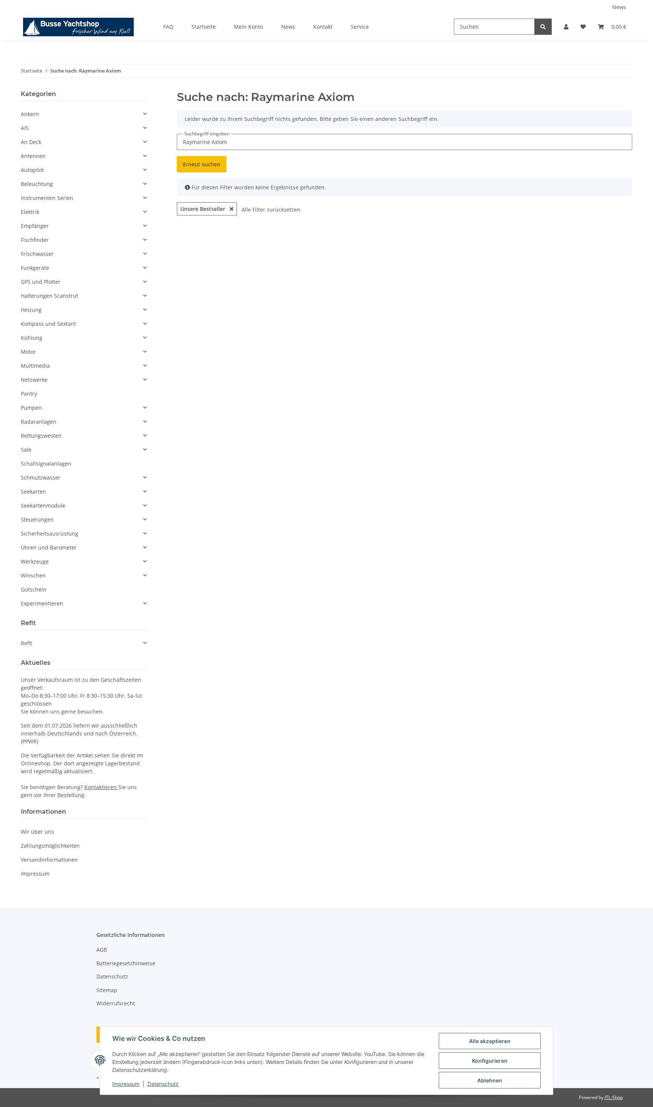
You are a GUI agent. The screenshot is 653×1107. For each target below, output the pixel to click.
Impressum (125, 1084)
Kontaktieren (101, 787)
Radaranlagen (38, 421)
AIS (25, 128)
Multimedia (35, 365)
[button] (566, 27)
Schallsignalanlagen (46, 463)
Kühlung (31, 337)
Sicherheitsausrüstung (49, 533)
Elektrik (30, 211)
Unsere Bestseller (203, 208)
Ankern (30, 114)
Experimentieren (42, 603)
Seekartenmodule (43, 505)
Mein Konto (248, 26)
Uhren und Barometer (49, 547)
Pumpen (31, 407)
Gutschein (33, 589)
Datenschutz (163, 1084)
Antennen (33, 155)
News (619, 7)
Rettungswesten (41, 435)
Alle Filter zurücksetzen (270, 209)
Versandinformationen (49, 859)
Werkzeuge (35, 561)
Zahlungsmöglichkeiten (50, 845)
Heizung (31, 309)
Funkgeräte (35, 267)
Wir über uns (37, 831)
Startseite (204, 26)
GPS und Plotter (40, 281)
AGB (101, 949)
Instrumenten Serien (47, 197)
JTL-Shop (614, 1097)
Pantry (29, 393)
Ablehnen (489, 1080)
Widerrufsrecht (115, 1003)
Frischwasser (37, 253)
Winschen (33, 575)
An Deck (31, 142)
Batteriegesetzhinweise (125, 963)
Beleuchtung (37, 183)
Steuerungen (37, 519)
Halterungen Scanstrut (49, 295)
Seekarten (33, 491)
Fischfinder (35, 239)
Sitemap (106, 990)
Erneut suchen (201, 164)
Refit (26, 643)
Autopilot (32, 169)
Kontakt (323, 26)
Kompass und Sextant (48, 323)
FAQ (168, 26)
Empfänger (35, 225)
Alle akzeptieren (490, 1041)
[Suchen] (543, 27)
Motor (28, 351)
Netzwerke (34, 379)
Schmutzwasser (40, 477)
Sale (26, 449)
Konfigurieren (490, 1060)
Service (360, 26)
